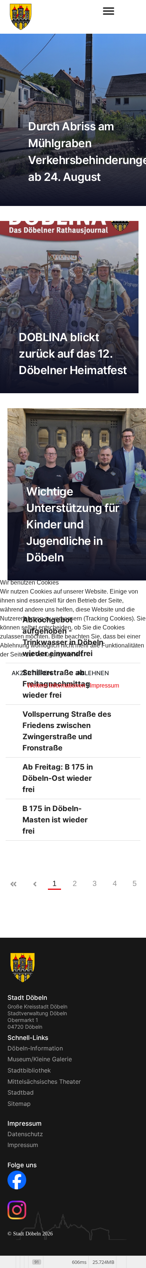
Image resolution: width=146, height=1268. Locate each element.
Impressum (104, 685)
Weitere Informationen (56, 685)
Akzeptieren (32, 673)
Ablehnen (93, 673)
